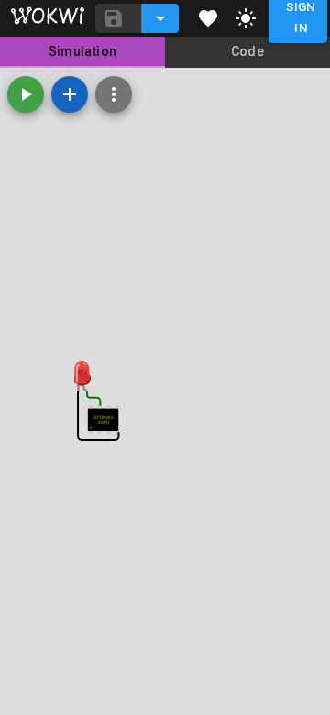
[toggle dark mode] (245, 18)
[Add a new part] (69, 94)
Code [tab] (248, 51)
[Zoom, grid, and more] (113, 94)
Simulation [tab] (83, 51)
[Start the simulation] (25, 94)
